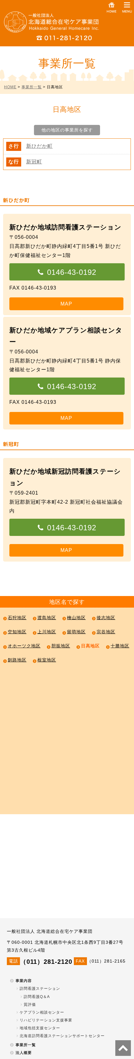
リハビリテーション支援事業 (46, 1020)
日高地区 (90, 645)
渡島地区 (46, 617)
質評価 (30, 1004)
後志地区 (106, 617)
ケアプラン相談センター (42, 1012)
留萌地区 (76, 631)
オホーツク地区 (24, 645)
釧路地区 (17, 659)
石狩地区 (17, 617)
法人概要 (24, 1053)
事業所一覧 (32, 87)
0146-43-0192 (71, 272)
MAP (66, 303)
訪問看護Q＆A (37, 997)
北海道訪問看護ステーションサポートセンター (62, 1036)
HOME (10, 87)
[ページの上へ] (123, 1048)
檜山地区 (76, 617)
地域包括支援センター (40, 1028)
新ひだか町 (39, 146)
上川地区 (46, 631)
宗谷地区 (106, 631)
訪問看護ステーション (40, 988)
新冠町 (34, 161)
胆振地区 (60, 645)
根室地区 (46, 659)
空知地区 (17, 631)
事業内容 (24, 981)
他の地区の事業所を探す (67, 129)
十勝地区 (120, 645)
